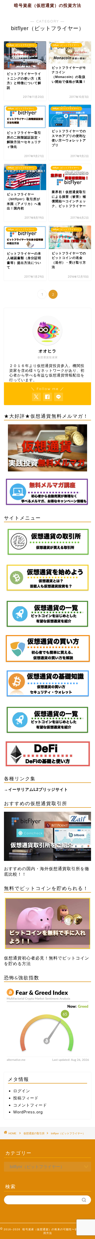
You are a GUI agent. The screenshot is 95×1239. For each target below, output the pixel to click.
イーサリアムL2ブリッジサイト (38, 789)
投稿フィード (26, 1098)
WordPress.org (28, 1112)
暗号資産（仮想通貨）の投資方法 (47, 5)
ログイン (21, 1091)
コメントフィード (30, 1105)
